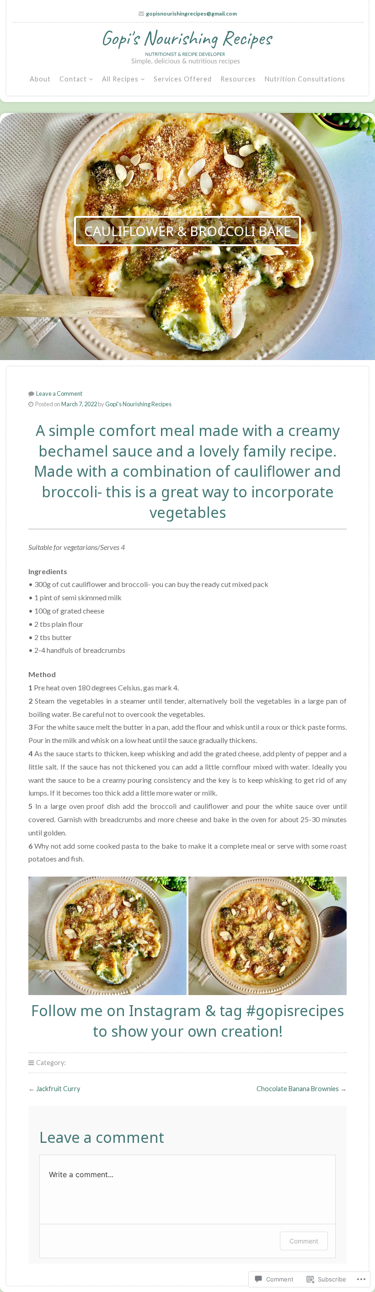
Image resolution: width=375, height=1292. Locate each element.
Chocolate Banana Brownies (298, 1089)
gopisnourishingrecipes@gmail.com (191, 13)
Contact (73, 79)
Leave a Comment (59, 393)
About (40, 79)
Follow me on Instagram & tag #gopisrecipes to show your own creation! (187, 1021)
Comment (303, 1241)
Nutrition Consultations (305, 79)
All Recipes (120, 79)
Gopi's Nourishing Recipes (138, 404)
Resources (238, 79)
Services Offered (183, 79)
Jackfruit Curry (58, 1089)
